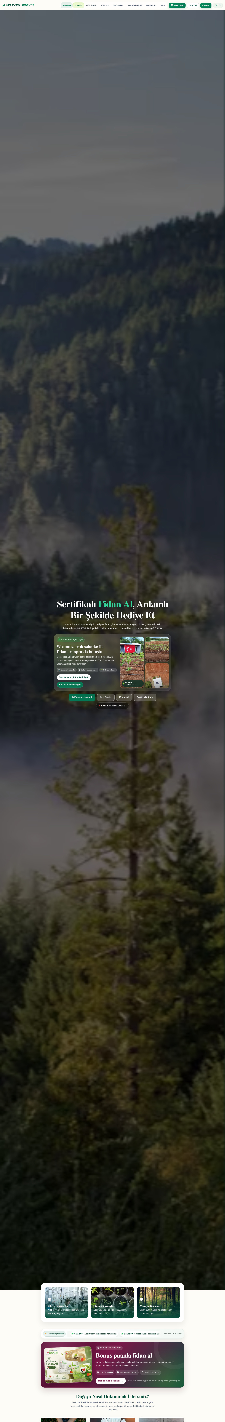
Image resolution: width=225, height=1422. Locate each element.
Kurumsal (105, 5)
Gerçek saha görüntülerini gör (74, 677)
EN (220, 5)
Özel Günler (91, 5)
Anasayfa (67, 5)
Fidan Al (78, 5)
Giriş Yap (193, 5)
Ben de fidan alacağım (70, 685)
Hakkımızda (151, 5)
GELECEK (20, 5)
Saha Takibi (118, 5)
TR (216, 5)
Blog (163, 5)
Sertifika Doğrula (134, 5)
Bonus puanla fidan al (110, 1381)
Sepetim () (178, 5)
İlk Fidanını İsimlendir (82, 697)
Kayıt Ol (205, 5)
